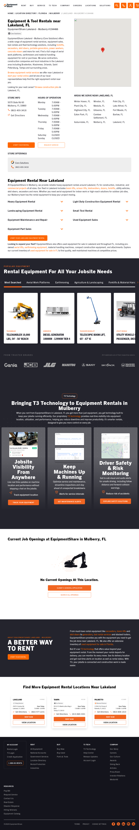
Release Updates (90, 756)
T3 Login (10, 753)
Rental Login (12, 749)
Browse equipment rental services (23, 72)
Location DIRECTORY (26, 13)
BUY (32, 5)
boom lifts (70, 188)
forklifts (60, 44)
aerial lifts (18, 247)
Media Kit (114, 779)
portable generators (39, 48)
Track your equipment (23, 502)
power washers (56, 48)
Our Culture (115, 756)
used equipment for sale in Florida (97, 644)
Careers (113, 752)
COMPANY (65, 5)
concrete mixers (15, 51)
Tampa (56, 699)
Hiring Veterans (10, 809)
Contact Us (8, 798)
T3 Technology (89, 749)
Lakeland (17, 699)
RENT (23, 5)
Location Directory (38, 760)
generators (88, 634)
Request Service (11, 794)
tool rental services (102, 634)
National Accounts (38, 752)
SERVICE (41, 5)
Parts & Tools (62, 756)
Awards (113, 760)
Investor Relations (117, 775)
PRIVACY (86, 824)
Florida (43, 13)
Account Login (89, 760)
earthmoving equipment (36, 247)
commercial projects (17, 188)
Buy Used (61, 752)
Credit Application (15, 756)
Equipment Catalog (12, 813)
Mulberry (54, 13)
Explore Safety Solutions (115, 501)
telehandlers (93, 188)
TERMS (77, 824)
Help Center (88, 752)
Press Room (115, 772)
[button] (23, 5)
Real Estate (8, 802)
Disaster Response (11, 806)
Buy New (60, 749)
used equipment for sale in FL (44, 250)
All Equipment (36, 749)
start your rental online (18, 75)
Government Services (39, 756)
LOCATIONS (90, 5)
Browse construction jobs (47, 87)
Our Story (114, 749)
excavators (13, 48)
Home (11, 13)
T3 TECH (53, 5)
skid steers (24, 48)
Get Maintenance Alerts (69, 501)
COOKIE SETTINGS (99, 824)
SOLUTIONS (105, 5)
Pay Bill (7, 790)
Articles (113, 768)
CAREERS (77, 5)
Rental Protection (37, 764)
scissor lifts (81, 188)
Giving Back (115, 764)
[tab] (13, 282)
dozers (104, 188)
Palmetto (98, 699)
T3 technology (74, 416)
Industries (34, 768)
